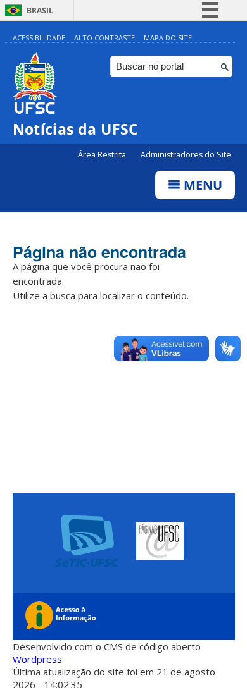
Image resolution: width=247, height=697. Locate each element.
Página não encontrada (99, 251)
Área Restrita (103, 154)
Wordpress (37, 659)
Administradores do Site (186, 154)
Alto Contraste (104, 37)
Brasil (40, 10)
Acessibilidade (39, 37)
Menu (201, 185)
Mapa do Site (168, 37)
